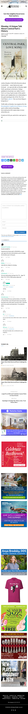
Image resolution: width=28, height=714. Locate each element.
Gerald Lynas (11, 315)
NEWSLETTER (20, 695)
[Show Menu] (1, 6)
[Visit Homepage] (14, 6)
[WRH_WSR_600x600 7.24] (14, 422)
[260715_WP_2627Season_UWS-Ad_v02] (14, 673)
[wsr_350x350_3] (14, 454)
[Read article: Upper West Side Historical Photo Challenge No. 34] (14, 353)
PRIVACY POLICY (6, 698)
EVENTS (21, 697)
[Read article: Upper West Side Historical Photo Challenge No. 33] (14, 374)
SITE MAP (23, 698)
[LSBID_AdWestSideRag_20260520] (14, 618)
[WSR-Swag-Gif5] (14, 590)
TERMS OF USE (15, 698)
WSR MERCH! (7, 697)
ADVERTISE (15, 697)
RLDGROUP (17, 702)
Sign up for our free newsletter (14, 19)
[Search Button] (26, 6)
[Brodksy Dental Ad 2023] (14, 562)
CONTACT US (12, 695)
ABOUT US (5, 695)
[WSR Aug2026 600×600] (14, 514)
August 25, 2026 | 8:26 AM (8, 365)
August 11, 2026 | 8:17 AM (8, 385)
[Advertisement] (14, 538)
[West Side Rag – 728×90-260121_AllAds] (14, 1)
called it (10, 99)
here (21, 194)
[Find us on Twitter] (13, 710)
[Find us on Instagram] (15, 710)
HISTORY (4, 36)
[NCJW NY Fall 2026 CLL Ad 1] (14, 486)
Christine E (11, 287)
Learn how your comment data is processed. (13, 236)
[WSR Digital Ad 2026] (14, 645)
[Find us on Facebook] (11, 710)
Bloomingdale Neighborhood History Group (13, 106)
